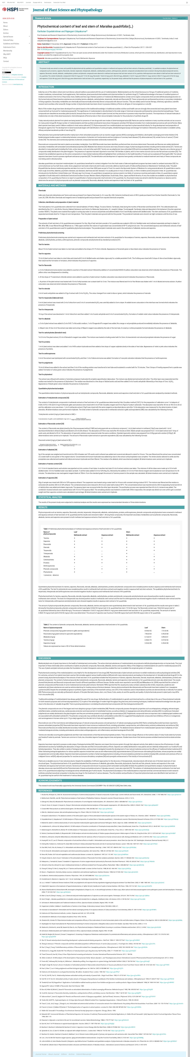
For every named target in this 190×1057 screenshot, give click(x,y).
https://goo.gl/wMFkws (121, 854)
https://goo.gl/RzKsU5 (122, 1020)
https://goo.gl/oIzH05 (131, 872)
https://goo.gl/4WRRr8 (168, 826)
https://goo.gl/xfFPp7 (113, 972)
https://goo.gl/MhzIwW (160, 837)
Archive (6, 33)
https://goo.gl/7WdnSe (147, 861)
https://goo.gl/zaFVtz (118, 1030)
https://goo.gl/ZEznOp (142, 858)
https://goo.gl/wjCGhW (49, 937)
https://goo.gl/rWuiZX (121, 851)
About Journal (53, 1054)
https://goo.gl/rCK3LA (135, 801)
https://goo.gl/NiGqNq (129, 847)
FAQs (5, 58)
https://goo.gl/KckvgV (107, 812)
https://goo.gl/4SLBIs (140, 947)
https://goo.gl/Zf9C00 (167, 979)
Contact (6, 61)
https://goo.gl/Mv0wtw (64, 892)
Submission (47, 2)
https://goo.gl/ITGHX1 (149, 996)
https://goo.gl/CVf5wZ (150, 844)
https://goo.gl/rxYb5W (154, 927)
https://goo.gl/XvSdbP (168, 833)
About (5, 26)
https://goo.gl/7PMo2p (171, 819)
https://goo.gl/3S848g (136, 1038)
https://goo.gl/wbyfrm (145, 823)
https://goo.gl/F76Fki (162, 965)
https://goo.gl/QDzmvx (102, 875)
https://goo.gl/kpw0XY (151, 805)
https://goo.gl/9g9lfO (134, 993)
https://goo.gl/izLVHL (148, 944)
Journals (28, 2)
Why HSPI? (20, 2)
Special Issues (8, 37)
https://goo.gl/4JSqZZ (129, 951)
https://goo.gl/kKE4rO (105, 808)
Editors (5, 29)
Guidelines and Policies (11, 44)
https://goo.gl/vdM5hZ (167, 982)
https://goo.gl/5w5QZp (142, 830)
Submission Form (9, 47)
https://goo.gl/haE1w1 (174, 794)
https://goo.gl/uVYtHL (159, 1034)
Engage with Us (37, 2)
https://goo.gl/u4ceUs (176, 1003)
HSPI (3, 2)
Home (5, 22)
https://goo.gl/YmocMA (137, 899)
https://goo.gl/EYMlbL (164, 816)
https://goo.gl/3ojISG (146, 989)
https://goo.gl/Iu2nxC (157, 882)
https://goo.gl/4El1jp (124, 868)
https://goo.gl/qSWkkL (176, 920)
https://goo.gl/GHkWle (134, 1007)
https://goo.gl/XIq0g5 (107, 1023)
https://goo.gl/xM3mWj (137, 865)
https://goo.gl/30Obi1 (170, 1041)
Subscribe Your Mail (59, 2)
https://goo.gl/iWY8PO (149, 909)
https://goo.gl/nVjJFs (116, 968)
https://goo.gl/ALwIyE (143, 961)
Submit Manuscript (83, 1054)
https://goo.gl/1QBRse (142, 895)
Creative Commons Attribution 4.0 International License (14, 79)
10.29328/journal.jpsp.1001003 (51, 49)
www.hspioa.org (18, 84)
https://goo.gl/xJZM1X (128, 1027)
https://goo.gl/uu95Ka (134, 975)
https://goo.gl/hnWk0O (133, 940)
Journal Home (40, 1054)
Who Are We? (11, 2)
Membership (7, 51)
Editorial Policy (8, 40)
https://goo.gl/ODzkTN (145, 886)
